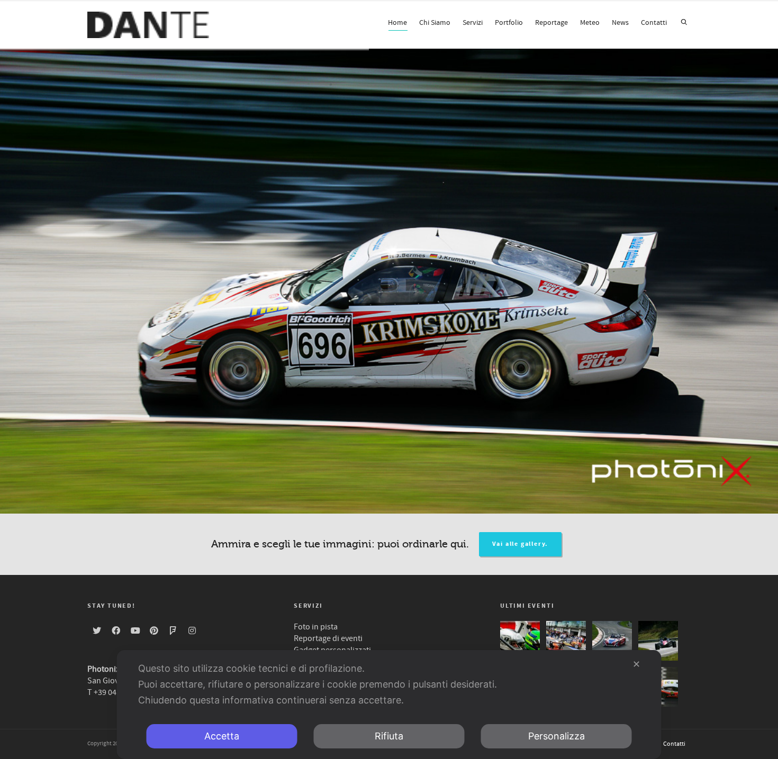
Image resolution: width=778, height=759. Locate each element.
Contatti (654, 23)
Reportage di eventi (328, 638)
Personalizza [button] (556, 736)
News (620, 23)
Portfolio (509, 23)
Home (397, 23)
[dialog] (389, 704)
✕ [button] (636, 664)
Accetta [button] (221, 736)
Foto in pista (316, 626)
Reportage (551, 23)
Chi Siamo (434, 23)
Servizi (473, 23)
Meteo (590, 23)
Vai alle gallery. (520, 543)
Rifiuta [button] (389, 736)
